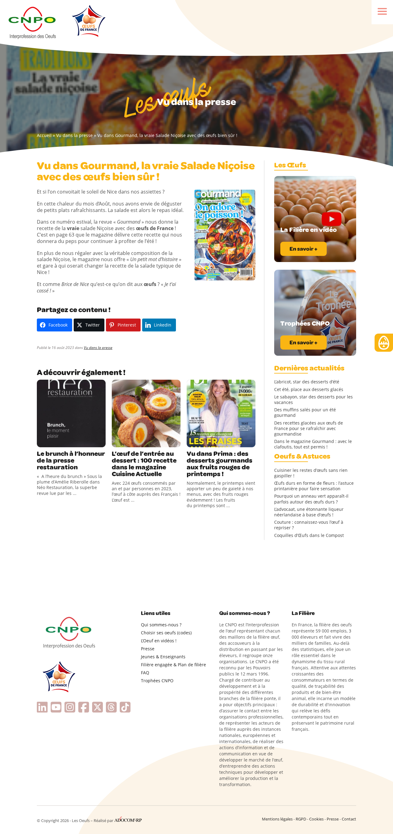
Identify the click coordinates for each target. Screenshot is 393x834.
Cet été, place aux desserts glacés (308, 389)
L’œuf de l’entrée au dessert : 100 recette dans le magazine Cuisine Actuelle (144, 463)
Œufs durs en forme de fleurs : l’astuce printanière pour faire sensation (314, 485)
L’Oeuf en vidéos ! (159, 641)
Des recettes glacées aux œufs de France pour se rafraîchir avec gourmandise (308, 428)
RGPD (301, 819)
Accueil (44, 135)
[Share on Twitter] (54, 441)
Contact (349, 819)
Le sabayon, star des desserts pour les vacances (313, 399)
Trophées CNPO (157, 680)
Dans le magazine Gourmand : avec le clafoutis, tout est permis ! (313, 444)
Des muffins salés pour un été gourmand (305, 412)
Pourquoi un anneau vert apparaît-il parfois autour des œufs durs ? (311, 498)
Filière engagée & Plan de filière (173, 665)
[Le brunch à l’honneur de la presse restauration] (71, 413)
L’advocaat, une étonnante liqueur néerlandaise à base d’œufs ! (309, 512)
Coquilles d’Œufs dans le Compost (309, 535)
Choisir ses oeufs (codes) (166, 633)
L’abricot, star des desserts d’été (306, 382)
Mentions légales (277, 819)
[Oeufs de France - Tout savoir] (88, 22)
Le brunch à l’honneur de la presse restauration (71, 460)
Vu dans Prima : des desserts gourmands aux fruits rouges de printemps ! (219, 463)
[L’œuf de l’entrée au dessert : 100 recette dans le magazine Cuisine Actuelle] (146, 413)
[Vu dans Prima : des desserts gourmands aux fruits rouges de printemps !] (221, 413)
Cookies (316, 819)
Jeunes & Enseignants (163, 657)
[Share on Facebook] (42, 441)
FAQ (145, 672)
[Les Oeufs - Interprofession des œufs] (32, 22)
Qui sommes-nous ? (161, 625)
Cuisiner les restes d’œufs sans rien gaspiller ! (311, 473)
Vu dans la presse (74, 135)
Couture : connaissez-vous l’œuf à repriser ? (308, 525)
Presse (147, 649)
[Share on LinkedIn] (67, 441)
